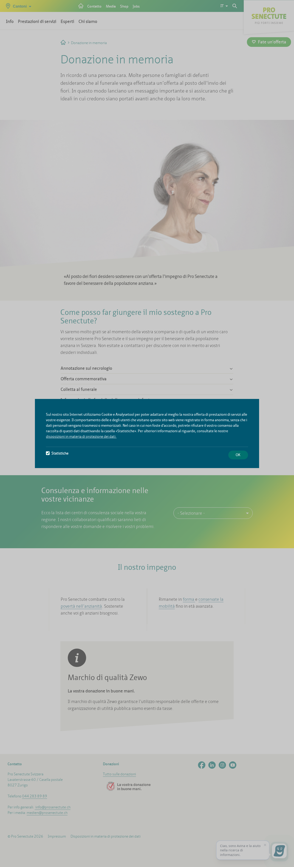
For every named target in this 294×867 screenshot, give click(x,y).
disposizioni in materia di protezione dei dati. (81, 436)
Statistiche (59, 453)
